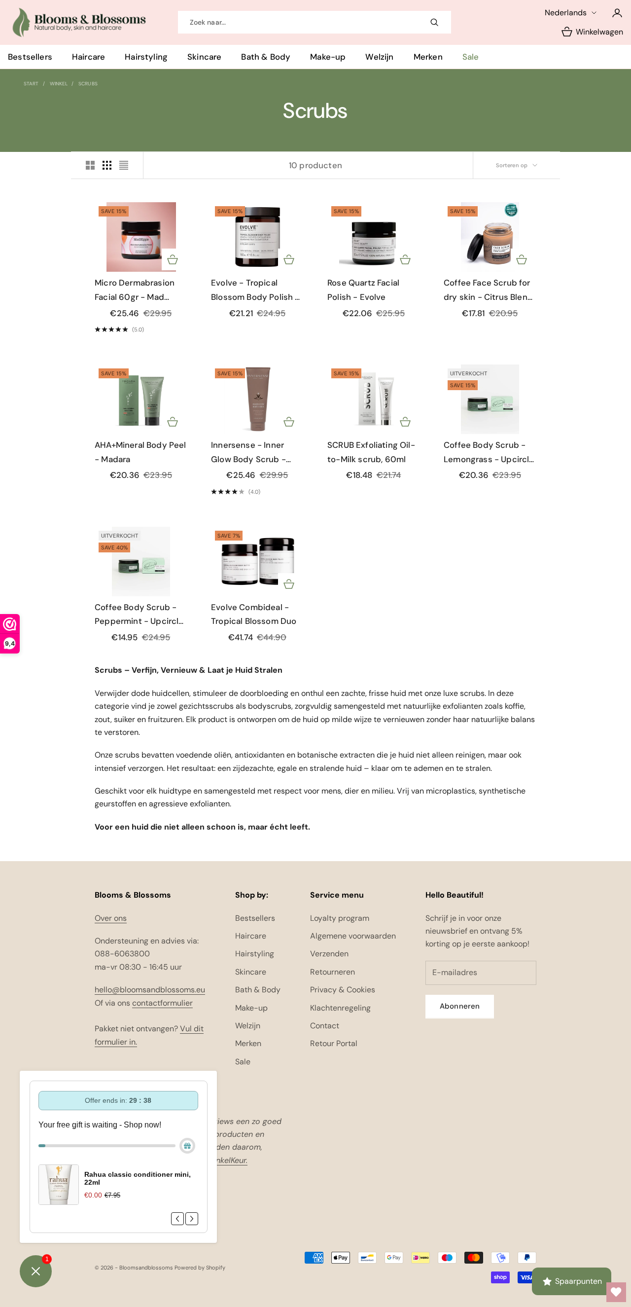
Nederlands (566, 12)
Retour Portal (333, 1043)
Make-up (328, 56)
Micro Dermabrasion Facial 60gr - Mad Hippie (135, 290)
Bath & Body (265, 56)
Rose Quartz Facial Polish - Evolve (363, 289)
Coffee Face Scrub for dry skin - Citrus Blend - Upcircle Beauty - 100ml (488, 290)
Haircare (88, 56)
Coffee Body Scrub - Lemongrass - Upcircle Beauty (489, 452)
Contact (324, 1025)
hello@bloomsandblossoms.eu (150, 989)
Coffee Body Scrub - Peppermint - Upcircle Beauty (139, 615)
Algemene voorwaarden (353, 936)
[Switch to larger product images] (90, 165)
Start (31, 83)
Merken (428, 56)
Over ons (111, 918)
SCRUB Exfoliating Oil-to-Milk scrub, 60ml (371, 452)
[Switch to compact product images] (123, 165)
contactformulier (162, 1003)
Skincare (204, 56)
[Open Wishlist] (616, 1292)
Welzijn (379, 56)
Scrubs (88, 83)
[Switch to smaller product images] (107, 165)
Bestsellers (30, 56)
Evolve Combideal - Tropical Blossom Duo (253, 614)
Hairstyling (146, 56)
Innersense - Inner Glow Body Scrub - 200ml (248, 452)
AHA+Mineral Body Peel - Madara (140, 452)
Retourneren (332, 972)
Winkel (59, 83)
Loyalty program (339, 918)
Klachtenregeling (340, 1008)
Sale (470, 56)
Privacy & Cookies (342, 989)
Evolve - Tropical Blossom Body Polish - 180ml (255, 290)
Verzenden (329, 953)
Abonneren (460, 1006)
